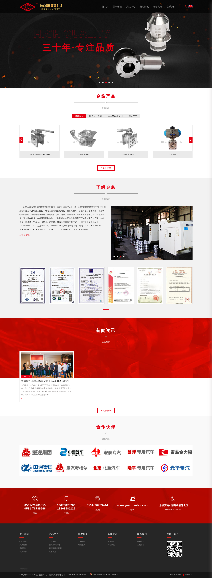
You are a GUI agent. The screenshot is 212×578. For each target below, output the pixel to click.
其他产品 (52, 552)
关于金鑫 (117, 6)
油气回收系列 (54, 545)
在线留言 (141, 545)
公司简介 (23, 541)
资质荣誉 (23, 552)
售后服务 (82, 545)
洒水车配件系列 (55, 548)
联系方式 (141, 541)
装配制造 (23, 548)
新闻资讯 (144, 6)
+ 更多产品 (106, 168)
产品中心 (130, 6)
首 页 (105, 6)
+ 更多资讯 (106, 410)
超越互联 (189, 575)
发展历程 (23, 545)
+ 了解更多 (24, 235)
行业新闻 (111, 545)
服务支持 (157, 6)
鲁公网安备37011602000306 (105, 575)
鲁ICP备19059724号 (77, 575)
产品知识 (82, 541)
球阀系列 (52, 541)
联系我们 (171, 6)
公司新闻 (111, 541)
